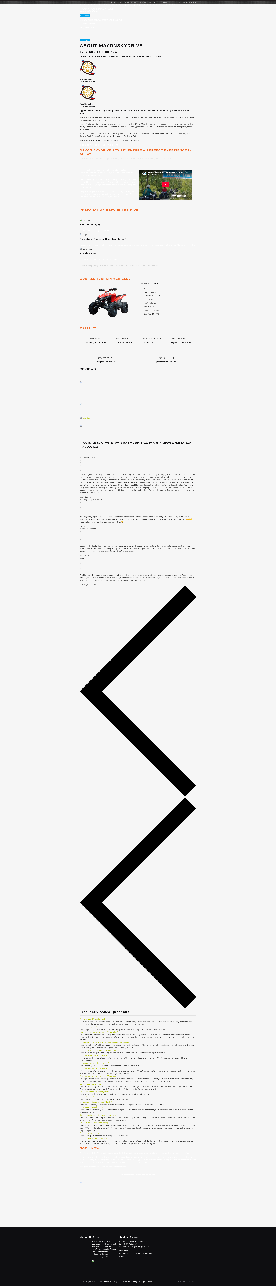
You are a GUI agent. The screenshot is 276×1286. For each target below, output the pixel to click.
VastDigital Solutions (146, 1281)
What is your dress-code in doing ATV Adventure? (100, 1076)
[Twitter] (112, 2)
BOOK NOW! (85, 15)
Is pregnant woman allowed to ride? (94, 1063)
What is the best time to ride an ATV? (94, 1068)
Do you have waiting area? (90, 1084)
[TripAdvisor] (120, 2)
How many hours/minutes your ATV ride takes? (99, 1032)
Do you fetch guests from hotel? (93, 1027)
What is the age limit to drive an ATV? (95, 1055)
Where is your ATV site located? (92, 1019)
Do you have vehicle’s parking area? (94, 1091)
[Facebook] (106, 2)
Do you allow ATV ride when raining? (94, 1123)
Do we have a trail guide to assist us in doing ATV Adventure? (104, 1042)
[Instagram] (117, 2)
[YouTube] (114, 2)
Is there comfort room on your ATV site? (96, 1102)
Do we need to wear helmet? (91, 1107)
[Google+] (109, 2)
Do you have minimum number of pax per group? (100, 1050)
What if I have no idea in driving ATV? (94, 1138)
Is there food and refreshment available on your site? (101, 1097)
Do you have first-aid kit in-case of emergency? (98, 1115)
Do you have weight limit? (90, 1133)
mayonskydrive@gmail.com (138, 1246)
